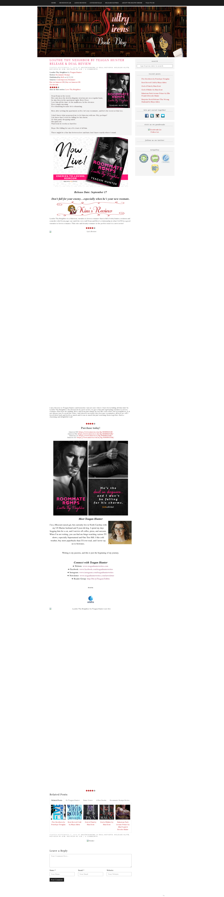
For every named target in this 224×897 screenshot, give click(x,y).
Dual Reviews (106, 67)
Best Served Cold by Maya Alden (74, 823)
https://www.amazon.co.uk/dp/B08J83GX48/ (96, 434)
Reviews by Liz (65, 3)
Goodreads (54, 85)
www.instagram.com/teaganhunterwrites (96, 572)
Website (110, 870)
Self (62, 77)
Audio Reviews (80, 3)
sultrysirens (88, 67)
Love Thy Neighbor (73, 89)
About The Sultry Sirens (132, 3)
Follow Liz (155, 132)
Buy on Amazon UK (73, 82)
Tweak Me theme (155, 895)
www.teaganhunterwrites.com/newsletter (97, 575)
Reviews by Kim (57, 69)
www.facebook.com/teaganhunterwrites (96, 569)
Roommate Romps (63, 75)
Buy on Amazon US (57, 82)
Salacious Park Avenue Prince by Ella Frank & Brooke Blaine (123, 825)
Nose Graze (169, 895)
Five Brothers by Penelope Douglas (58, 823)
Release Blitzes (112, 3)
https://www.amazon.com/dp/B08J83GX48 (95, 432)
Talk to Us (150, 3)
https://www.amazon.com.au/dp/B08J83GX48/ (95, 437)
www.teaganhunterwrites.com (95, 566)
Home (53, 3)
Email (81, 870)
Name (53, 870)
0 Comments (91, 69)
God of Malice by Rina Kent (106, 823)
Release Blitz (121, 67)
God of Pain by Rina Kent (90, 823)
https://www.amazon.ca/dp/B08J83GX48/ (95, 435)
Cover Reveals (96, 3)
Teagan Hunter (76, 72)
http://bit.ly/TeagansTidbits (98, 578)
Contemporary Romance (65, 80)
